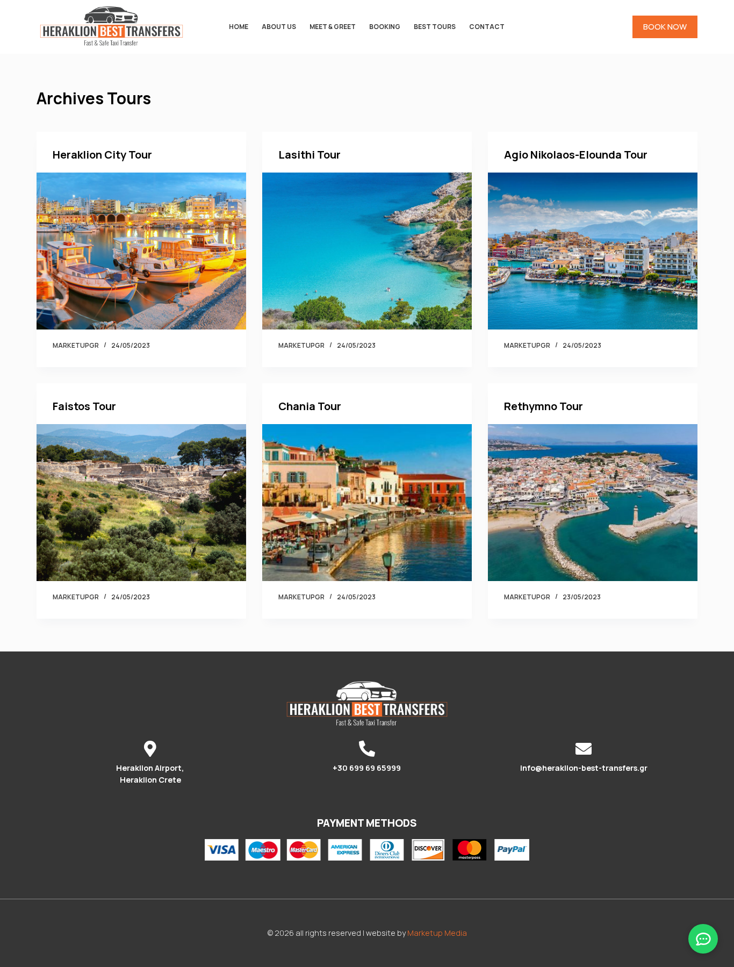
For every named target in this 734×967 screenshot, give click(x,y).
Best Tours (435, 26)
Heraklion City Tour (102, 154)
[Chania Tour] (367, 502)
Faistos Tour (84, 406)
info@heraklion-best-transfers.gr (583, 768)
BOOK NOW (665, 26)
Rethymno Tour (543, 406)
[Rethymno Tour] (592, 502)
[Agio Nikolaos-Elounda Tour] (592, 251)
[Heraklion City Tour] (141, 251)
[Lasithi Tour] (367, 251)
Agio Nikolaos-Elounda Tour (575, 154)
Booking (384, 26)
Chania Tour (309, 406)
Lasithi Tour (309, 154)
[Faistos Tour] (141, 502)
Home (238, 26)
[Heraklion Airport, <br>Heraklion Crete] (150, 749)
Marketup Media (437, 933)
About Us (279, 26)
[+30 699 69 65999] (367, 749)
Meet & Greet (333, 26)
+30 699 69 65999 (367, 768)
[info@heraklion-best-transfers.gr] (583, 749)
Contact (487, 26)
